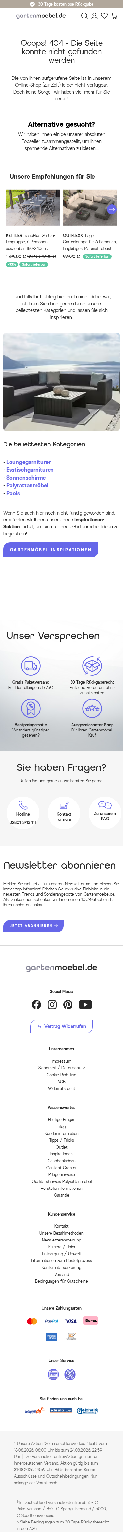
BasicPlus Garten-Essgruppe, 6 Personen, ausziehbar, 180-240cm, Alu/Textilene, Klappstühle (30, 242)
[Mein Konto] (94, 16)
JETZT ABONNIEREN (31, 926)
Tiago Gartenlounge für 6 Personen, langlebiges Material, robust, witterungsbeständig (90, 242)
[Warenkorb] (114, 16)
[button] (112, 209)
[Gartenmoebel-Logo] (61, 968)
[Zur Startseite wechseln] (42, 16)
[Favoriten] (104, 16)
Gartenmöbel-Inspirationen (51, 549)
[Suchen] (84, 16)
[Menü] (9, 16)
